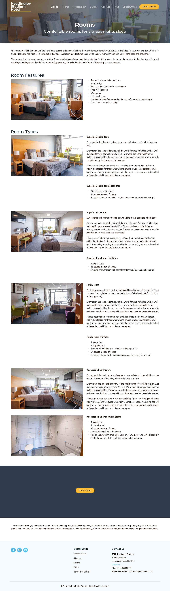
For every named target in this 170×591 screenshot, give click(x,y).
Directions (116, 564)
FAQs (116, 7)
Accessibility (79, 7)
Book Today (85, 490)
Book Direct (149, 7)
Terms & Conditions (82, 572)
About (54, 7)
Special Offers (130, 7)
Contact (105, 7)
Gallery (93, 7)
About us (78, 558)
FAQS (76, 567)
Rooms (65, 7)
